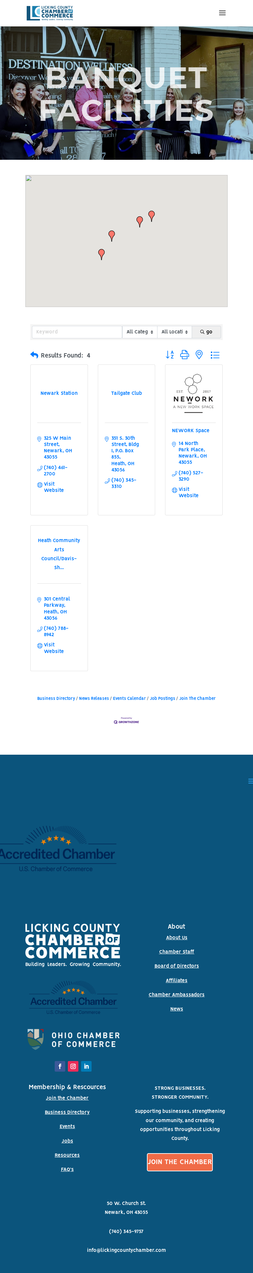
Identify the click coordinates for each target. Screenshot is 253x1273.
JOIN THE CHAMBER (180, 1162)
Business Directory (56, 699)
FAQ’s (67, 1169)
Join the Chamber (67, 1098)
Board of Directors (177, 966)
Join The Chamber (197, 699)
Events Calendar (129, 699)
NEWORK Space (191, 430)
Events (67, 1126)
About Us (176, 938)
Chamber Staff (176, 952)
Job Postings (162, 699)
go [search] (209, 332)
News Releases (94, 699)
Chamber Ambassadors (177, 995)
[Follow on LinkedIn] (86, 1066)
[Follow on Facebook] (60, 1066)
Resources (67, 1155)
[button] (101, 254)
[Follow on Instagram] (73, 1066)
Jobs (67, 1141)
